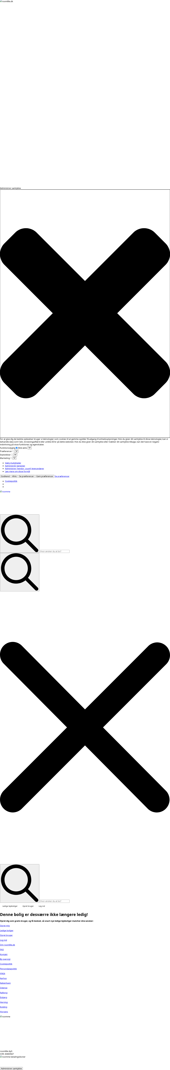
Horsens (4, 1011)
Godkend (5, 476)
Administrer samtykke (11, 1068)
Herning (4, 1002)
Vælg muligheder (13, 463)
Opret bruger (28, 906)
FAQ (2, 949)
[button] (85, 314)
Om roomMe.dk (7, 944)
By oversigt (5, 959)
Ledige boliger (6, 930)
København (5, 983)
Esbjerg (3, 997)
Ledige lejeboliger (10, 906)
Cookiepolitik (11, 481)
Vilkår (2, 973)
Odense (3, 987)
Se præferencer (26, 476)
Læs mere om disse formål (17, 471)
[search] (19, 533)
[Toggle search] (19, 572)
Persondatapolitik (8, 968)
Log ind (42, 906)
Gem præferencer (44, 476)
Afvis (14, 476)
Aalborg (3, 992)
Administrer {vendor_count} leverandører (24, 468)
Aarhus (3, 978)
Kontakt (3, 954)
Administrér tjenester (15, 465)
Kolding (3, 1007)
